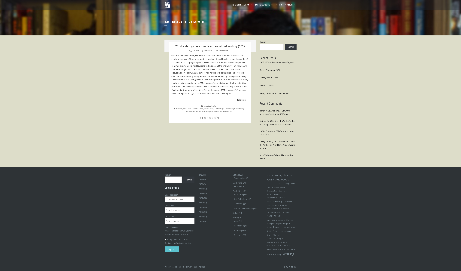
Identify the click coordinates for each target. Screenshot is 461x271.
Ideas (236, 221)
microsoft (285, 205)
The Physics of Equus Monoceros (277, 242)
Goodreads (288, 202)
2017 (201, 216)
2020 (201, 202)
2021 (201, 198)
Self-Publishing (240, 199)
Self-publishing (285, 231)
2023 (201, 188)
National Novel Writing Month (276, 220)
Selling (236, 213)
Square (186, 266)
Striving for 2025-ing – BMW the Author (277, 121)
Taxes (284, 239)
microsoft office (284, 209)
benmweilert (207, 51)
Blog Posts (290, 183)
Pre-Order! (236, 5)
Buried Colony (278, 187)
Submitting (239, 203)
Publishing (237, 191)
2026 (201, 175)
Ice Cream (270, 205)
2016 (201, 221)
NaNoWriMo (274, 216)
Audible (270, 179)
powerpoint (271, 224)
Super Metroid (238, 109)
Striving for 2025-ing (269, 77)
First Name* (170, 205)
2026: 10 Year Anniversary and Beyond (277, 62)
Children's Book (272, 191)
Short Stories (273, 235)
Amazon (288, 175)
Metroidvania (229, 109)
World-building (274, 254)
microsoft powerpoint (274, 212)
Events (279, 5)
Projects (286, 223)
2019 (201, 207)
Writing (213, 106)
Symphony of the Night (193, 111)
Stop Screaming (274, 238)
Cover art (287, 198)
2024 (201, 184)
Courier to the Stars (275, 198)
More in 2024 (265, 134)
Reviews (237, 186)
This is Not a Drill (272, 246)
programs (279, 224)
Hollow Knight (219, 109)
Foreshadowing (209, 109)
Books (268, 187)
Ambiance (179, 109)
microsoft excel (272, 209)
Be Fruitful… (270, 184)
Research (238, 235)
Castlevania (187, 109)
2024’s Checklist (267, 85)
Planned (289, 220)
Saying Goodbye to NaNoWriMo (274, 93)
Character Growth (197, 109)
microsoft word (286, 212)
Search (263, 42)
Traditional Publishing (244, 208)
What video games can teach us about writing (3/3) (210, 46)
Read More (241, 100)
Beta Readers (280, 184)
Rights (293, 227)
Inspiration (207, 106)
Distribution (270, 202)
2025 (201, 179)
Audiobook (282, 179)
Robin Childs (273, 231)
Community (283, 191)
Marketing (237, 183)
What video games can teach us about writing (217, 111)
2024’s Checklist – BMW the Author (275, 131)
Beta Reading (240, 178)
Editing (236, 175)
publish (269, 227)
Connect (289, 5)
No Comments (223, 51)
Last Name (169, 216)
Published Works (262, 5)
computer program (273, 194)
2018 (201, 212)
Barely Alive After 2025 (270, 70)
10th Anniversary (274, 175)
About (247, 5)
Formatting (239, 194)
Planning (238, 230)
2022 (201, 193)
